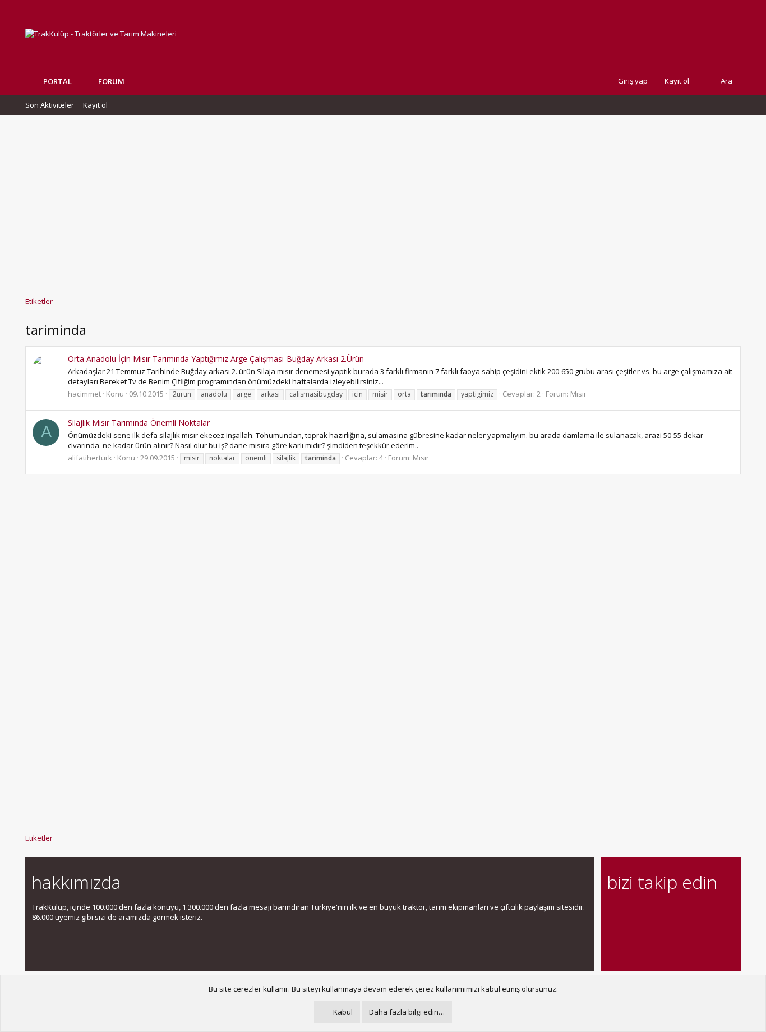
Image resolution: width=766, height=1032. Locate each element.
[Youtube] (613, 936)
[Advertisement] (383, 200)
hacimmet (84, 394)
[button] (133, 81)
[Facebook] (613, 913)
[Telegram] (692, 913)
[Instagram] (633, 913)
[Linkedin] (653, 913)
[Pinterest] (672, 913)
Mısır (578, 394)
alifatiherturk (90, 458)
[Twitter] (711, 913)
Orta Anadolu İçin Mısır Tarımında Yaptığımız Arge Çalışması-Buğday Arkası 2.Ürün (216, 358)
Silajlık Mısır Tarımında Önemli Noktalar (139, 422)
